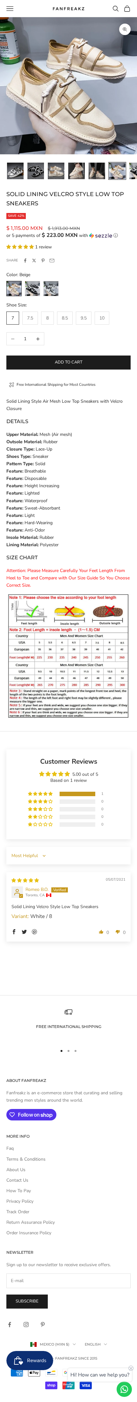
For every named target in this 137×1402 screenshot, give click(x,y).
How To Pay (18, 1191)
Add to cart (69, 362)
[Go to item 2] (36, 171)
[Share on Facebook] (25, 260)
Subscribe (27, 1301)
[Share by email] (51, 260)
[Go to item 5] (97, 171)
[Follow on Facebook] (9, 1324)
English (93, 1344)
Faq (10, 1148)
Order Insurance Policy (28, 1233)
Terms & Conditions (26, 1159)
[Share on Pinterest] (43, 260)
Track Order (17, 1212)
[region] (68, 1024)
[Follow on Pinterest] (43, 1324)
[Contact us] (124, 1389)
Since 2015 (87, 1358)
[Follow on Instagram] (26, 1324)
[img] (25, 880)
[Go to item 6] (117, 171)
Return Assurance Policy (30, 1222)
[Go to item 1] (15, 171)
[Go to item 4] (76, 171)
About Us (15, 1170)
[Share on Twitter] (34, 260)
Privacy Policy (19, 1201)
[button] (68, 235)
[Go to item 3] (56, 171)
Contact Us (17, 1180)
